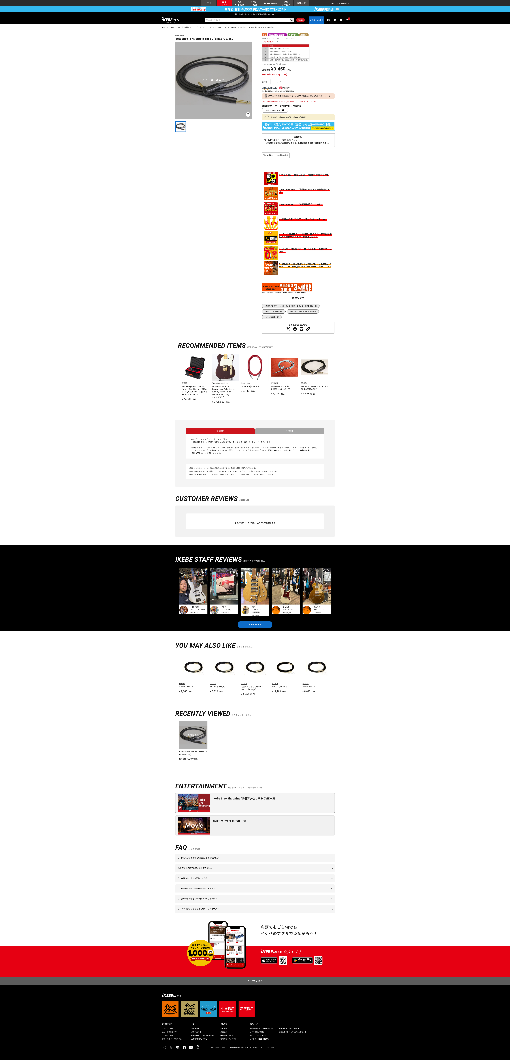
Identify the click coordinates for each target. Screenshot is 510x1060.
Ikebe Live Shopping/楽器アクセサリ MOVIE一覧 (244, 798)
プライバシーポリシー (217, 1047)
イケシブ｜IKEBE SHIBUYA (259, 1039)
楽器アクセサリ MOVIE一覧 (229, 821)
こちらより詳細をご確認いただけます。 (219, 913)
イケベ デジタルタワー (258, 1035)
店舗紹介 (223, 1032)
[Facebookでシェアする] (295, 329)
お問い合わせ (196, 1032)
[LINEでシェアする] (301, 329)
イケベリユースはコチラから (213, 902)
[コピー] (308, 329)
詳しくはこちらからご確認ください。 (301, 892)
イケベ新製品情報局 (257, 1032)
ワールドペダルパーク (273, 140)
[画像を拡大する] (248, 114)
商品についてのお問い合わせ (277, 155)
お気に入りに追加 (273, 110)
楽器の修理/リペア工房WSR (289, 1028)
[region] (255, 741)
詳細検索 (301, 20)
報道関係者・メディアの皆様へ (202, 1035)
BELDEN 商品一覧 (272, 317)
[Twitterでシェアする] (288, 329)
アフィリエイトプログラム (172, 1039)
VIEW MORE (255, 624)
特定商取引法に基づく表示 (239, 1047)
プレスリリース (269, 1047)
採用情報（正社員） (227, 1035)
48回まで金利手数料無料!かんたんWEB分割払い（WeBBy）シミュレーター (300, 96)
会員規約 (256, 1047)
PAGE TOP (257, 981)
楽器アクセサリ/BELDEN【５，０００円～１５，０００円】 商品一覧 (291, 306)
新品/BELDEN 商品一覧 (274, 311)
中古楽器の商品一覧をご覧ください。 (256, 882)
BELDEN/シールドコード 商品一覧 (303, 311)
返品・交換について (169, 1032)
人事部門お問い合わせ (199, 1039)
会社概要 (223, 1028)
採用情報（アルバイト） (229, 1039)
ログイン (333, 3)
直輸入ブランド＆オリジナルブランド (293, 1032)
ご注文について (167, 1028)
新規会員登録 (344, 3)
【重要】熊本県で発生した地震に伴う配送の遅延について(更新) (255, 14)
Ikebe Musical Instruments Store (261, 1028)
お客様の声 (195, 1028)
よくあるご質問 (167, 1035)
